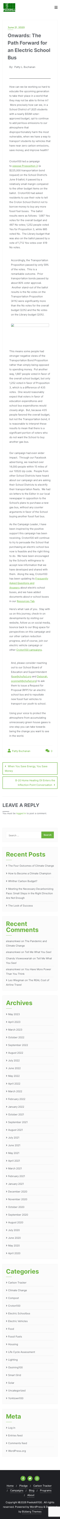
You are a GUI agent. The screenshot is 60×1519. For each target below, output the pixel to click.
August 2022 (15, 1052)
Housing (13, 1344)
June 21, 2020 (16, 27)
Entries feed (15, 1435)
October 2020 (16, 1207)
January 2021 (16, 1183)
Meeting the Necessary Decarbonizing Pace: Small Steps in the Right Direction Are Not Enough (29, 893)
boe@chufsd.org (21, 676)
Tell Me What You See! (38, 952)
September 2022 (18, 1045)
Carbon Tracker (17, 1282)
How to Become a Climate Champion (29, 873)
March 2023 (15, 1029)
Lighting (13, 1359)
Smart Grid (14, 1375)
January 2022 (16, 1106)
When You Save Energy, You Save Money (26, 768)
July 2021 (13, 1137)
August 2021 (15, 1129)
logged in (21, 813)
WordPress (36, 1506)
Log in (11, 1427)
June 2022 (14, 1068)
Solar (11, 1382)
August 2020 (15, 1222)
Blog (31, 1490)
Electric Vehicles (18, 1321)
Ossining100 (15, 1367)
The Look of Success (20, 905)
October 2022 (16, 1037)
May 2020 (14, 1245)
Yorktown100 (15, 1398)
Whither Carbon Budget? (22, 881)
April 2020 (14, 1253)
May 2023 (14, 1014)
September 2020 (18, 1214)
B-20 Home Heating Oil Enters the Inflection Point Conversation (35, 782)
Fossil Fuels (15, 1336)
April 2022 (14, 1083)
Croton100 (14, 1305)
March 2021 (15, 1168)
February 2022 (16, 1099)
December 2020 (17, 1191)
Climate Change (17, 1290)
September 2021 (18, 1122)
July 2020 (14, 1230)
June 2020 (14, 1237)
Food (11, 1328)
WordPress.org (17, 1450)
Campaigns (16, 1490)
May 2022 (14, 1075)
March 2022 (15, 1091)
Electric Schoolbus (19, 1313)
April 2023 (14, 1022)
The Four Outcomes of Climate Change (31, 865)
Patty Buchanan (20, 751)
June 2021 (14, 1145)
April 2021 (14, 1160)
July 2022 (14, 1060)
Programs (46, 1490)
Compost (13, 1298)
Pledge (23, 1485)
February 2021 (16, 1176)
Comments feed (17, 1443)
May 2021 (13, 1153)
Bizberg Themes (32, 1511)
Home (10, 1485)
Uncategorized (17, 1390)
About (30, 1495)
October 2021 (16, 1114)
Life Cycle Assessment (21, 1352)
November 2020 (17, 1199)
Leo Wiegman (16, 980)
